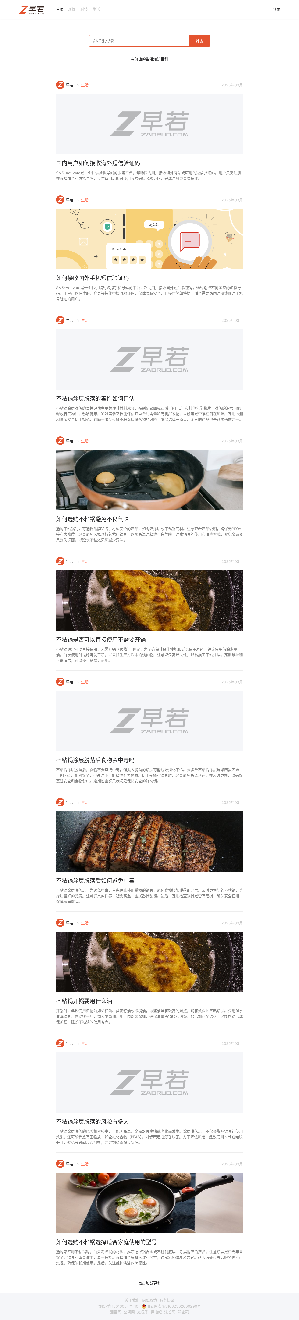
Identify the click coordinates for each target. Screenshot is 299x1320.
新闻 (72, 9)
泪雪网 (115, 1312)
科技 (84, 9)
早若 (69, 85)
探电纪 (156, 1312)
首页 (60, 9)
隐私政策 (149, 1300)
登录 (276, 9)
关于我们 (132, 1300)
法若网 (169, 1312)
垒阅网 (129, 1312)
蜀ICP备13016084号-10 (118, 1306)
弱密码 (183, 1312)
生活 (96, 9)
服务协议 (166, 1300)
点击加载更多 (149, 1283)
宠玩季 (142, 1312)
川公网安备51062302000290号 (173, 1306)
